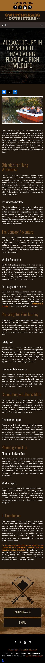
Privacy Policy (13, 650)
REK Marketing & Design (34, 656)
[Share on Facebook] (4, 92)
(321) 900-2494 (24, 3)
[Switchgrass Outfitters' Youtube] (25, 7)
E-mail (22, 622)
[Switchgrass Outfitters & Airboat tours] (23, 17)
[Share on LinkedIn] (15, 92)
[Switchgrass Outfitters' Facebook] (15, 7)
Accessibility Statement (28, 650)
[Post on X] (9, 92)
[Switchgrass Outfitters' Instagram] (30, 7)
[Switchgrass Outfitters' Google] (20, 7)
